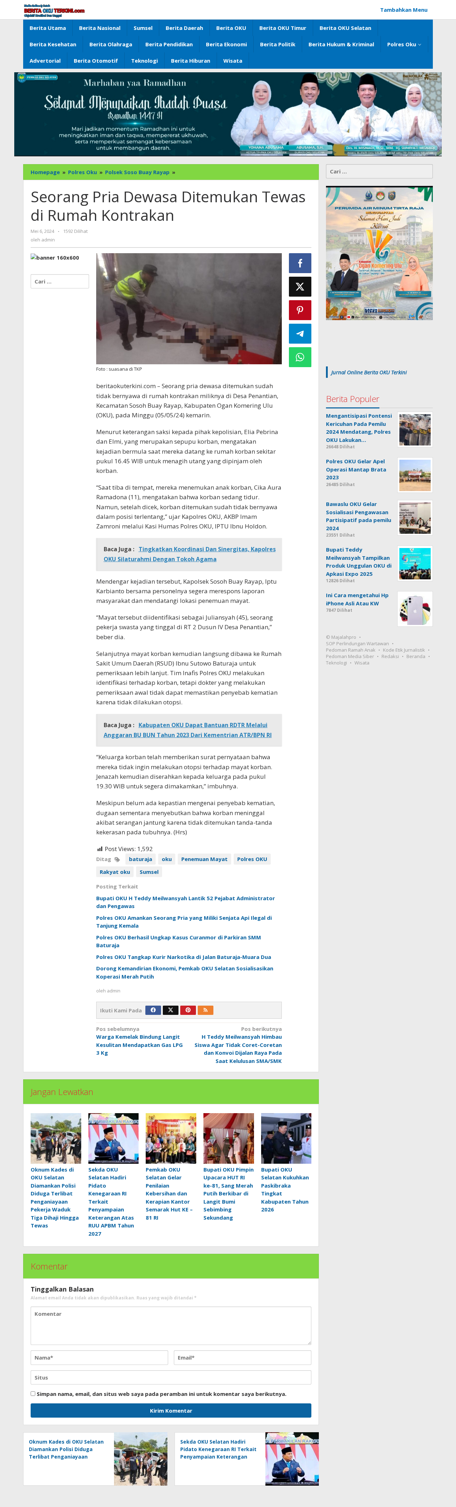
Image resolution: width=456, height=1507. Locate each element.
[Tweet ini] (300, 287)
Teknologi (336, 663)
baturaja (140, 858)
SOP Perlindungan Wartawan (357, 644)
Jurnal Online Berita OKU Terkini (369, 372)
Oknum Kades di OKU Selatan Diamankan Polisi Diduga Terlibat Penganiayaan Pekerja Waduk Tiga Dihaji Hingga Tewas (66, 1456)
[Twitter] (170, 1010)
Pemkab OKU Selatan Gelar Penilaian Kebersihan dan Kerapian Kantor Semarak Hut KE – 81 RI (169, 1193)
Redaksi (390, 656)
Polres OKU (252, 858)
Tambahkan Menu (404, 9)
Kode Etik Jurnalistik (404, 650)
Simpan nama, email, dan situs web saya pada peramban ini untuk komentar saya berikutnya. (161, 1393)
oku (167, 858)
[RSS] (205, 1010)
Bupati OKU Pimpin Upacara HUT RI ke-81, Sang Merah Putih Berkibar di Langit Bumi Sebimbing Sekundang (228, 1193)
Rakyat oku (115, 871)
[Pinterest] (188, 1010)
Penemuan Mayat (204, 858)
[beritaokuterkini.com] (54, 10)
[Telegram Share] (300, 334)
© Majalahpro (341, 637)
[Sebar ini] (300, 263)
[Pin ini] (300, 310)
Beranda (415, 656)
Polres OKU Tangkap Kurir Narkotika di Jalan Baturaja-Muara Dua (183, 956)
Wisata (361, 663)
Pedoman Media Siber (350, 656)
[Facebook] (153, 1010)
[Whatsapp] (300, 357)
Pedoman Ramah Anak (350, 650)
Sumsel (149, 871)
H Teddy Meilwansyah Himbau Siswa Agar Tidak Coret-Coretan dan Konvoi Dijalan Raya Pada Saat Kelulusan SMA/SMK (238, 1044)
